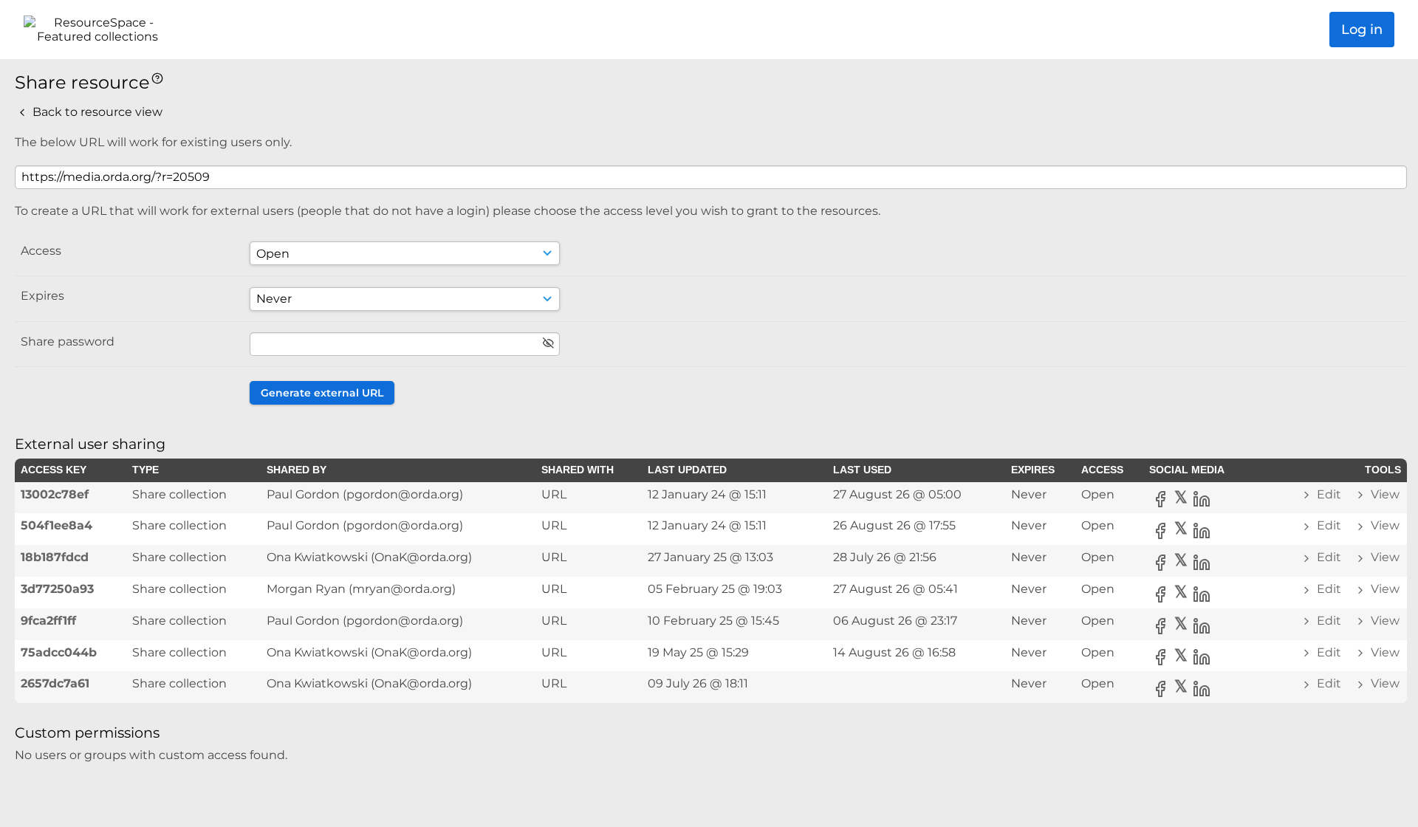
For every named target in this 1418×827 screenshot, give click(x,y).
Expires (42, 296)
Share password (67, 341)
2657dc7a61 (55, 683)
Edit (1329, 494)
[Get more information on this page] (157, 77)
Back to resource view (96, 112)
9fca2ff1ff (48, 621)
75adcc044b (59, 652)
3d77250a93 (57, 589)
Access (41, 251)
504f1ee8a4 (56, 525)
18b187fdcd (55, 557)
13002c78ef (55, 494)
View (1384, 494)
